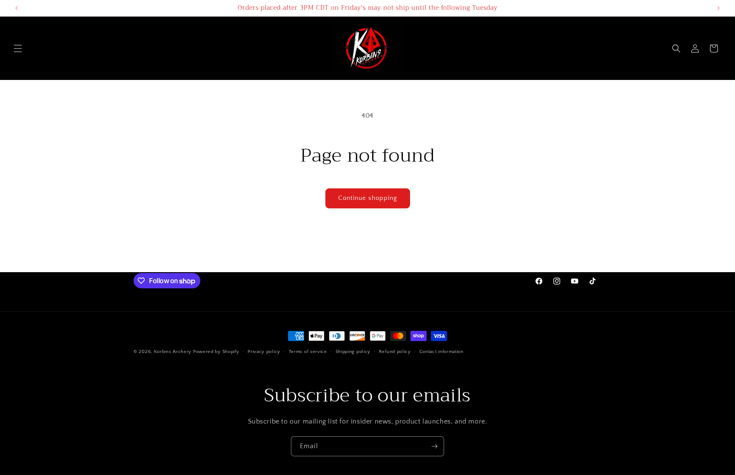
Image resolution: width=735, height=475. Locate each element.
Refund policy (395, 351)
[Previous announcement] (16, 8)
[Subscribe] (434, 446)
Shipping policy (353, 351)
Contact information (441, 351)
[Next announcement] (718, 8)
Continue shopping (367, 198)
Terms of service (308, 351)
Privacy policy (264, 351)
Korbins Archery (173, 351)
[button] (18, 48)
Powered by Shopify (216, 351)
